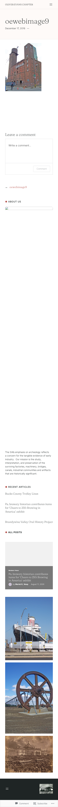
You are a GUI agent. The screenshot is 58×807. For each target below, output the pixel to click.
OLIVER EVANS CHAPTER (19, 4)
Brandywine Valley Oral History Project (29, 521)
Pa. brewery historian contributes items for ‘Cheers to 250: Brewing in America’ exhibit (28, 507)
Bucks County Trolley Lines (22, 493)
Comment (42, 168)
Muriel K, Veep (21, 584)
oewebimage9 (18, 187)
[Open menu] (51, 4)
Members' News (14, 570)
